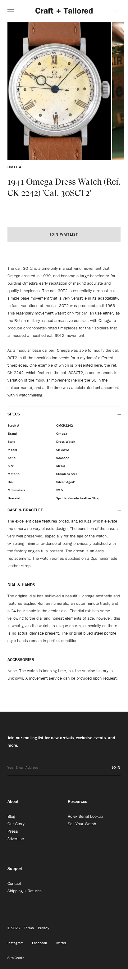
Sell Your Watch (82, 823)
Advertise (15, 838)
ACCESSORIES (20, 659)
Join (116, 767)
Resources (77, 801)
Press (12, 831)
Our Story (16, 823)
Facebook (40, 942)
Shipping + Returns (24, 891)
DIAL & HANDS (21, 584)
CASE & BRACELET (25, 510)
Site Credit (15, 957)
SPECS (13, 414)
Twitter (60, 942)
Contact (14, 883)
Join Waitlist (64, 234)
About (13, 801)
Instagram (16, 942)
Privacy (43, 928)
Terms (29, 928)
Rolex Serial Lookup (85, 816)
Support (15, 868)
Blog (11, 816)
